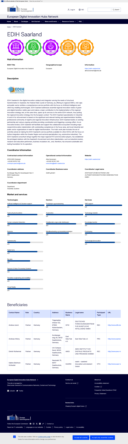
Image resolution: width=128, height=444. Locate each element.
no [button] (82, 10)
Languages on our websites (34, 427)
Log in (72, 10)
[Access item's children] (41, 21)
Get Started (35, 21)
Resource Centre (68, 21)
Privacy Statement (100, 393)
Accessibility (80, 427)
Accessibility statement (101, 383)
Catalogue (24, 21)
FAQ (80, 21)
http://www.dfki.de (114, 325)
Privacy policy (58, 427)
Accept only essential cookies (102, 437)
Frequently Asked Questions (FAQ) (105, 390)
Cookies (48, 427)
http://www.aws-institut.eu (117, 351)
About (16, 21)
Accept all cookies (81, 437)
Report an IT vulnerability (15, 427)
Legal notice (69, 427)
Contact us (50, 424)
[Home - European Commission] (21, 8)
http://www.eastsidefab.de (117, 339)
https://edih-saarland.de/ (92, 68)
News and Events (51, 21)
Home (9, 21)
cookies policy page (44, 437)
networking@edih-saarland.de (55, 163)
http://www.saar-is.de (115, 364)
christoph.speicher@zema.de (16, 163)
